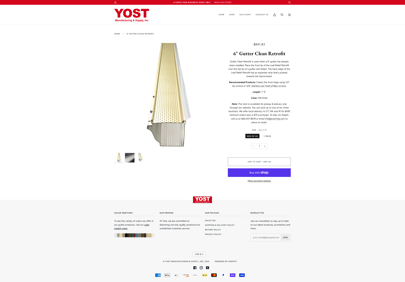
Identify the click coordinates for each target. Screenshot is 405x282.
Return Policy (213, 230)
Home (117, 34)
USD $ (198, 254)
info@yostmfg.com (275, 118)
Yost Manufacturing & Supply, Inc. (184, 261)
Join (285, 237)
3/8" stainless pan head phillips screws (266, 85)
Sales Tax (210, 220)
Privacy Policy (213, 234)
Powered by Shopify (226, 261)
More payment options (259, 180)
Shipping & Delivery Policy (220, 225)
